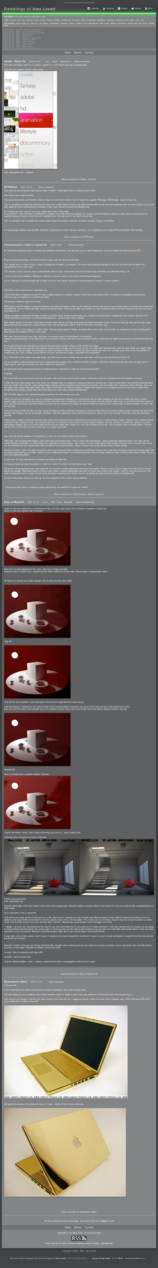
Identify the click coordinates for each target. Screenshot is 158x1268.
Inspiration (64, 23)
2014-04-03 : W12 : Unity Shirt (18, 45)
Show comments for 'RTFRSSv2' (79, 237)
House (145, 23)
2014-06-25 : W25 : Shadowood (18, 34)
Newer (78, 52)
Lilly (40, 23)
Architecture (119, 20)
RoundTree (122, 23)
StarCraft (29, 20)
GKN (101, 23)
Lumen (36, 20)
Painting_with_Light (134, 23)
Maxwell (50, 20)
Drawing (64, 20)
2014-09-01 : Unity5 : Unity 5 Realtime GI (23, 29)
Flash (83, 20)
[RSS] (146, 9)
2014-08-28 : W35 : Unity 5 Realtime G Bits (24, 33)
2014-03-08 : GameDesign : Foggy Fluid (22, 48)
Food (142, 20)
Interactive (110, 20)
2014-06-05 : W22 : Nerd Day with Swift (22, 38)
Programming (91, 20)
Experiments (36, 16)
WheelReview (93, 23)
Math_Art (34, 23)
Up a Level (19, 16)
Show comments (82, 61)
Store (44, 16)
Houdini (43, 20)
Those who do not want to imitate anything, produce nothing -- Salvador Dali (79, 1243)
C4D (18, 20)
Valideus (79, 23)
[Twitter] (133, 9)
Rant (127, 20)
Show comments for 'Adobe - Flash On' (79, 179)
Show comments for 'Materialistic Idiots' (79, 1212)
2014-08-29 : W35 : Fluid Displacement (22, 31)
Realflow (57, 20)
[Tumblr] (119, 9)
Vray (23, 20)
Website (152, 23)
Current (89, 52)
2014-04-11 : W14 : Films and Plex (19, 43)
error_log (27, 16)
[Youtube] (104, 9)
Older (68, 52)
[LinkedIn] (89, 9)
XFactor (72, 23)
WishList (114, 23)
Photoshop (76, 20)
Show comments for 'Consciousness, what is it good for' (79, 494)
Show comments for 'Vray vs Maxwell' (78, 974)
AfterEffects (101, 20)
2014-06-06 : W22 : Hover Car (17, 36)
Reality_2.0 (25, 23)
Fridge (6, 25)
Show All (13, 20)
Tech (137, 20)
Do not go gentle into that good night (79, 3)
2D (70, 20)
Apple (132, 20)
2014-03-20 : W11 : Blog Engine (18, 46)
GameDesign (54, 23)
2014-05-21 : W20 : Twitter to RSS (19, 40)
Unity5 (18, 23)
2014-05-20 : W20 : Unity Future (18, 41)
